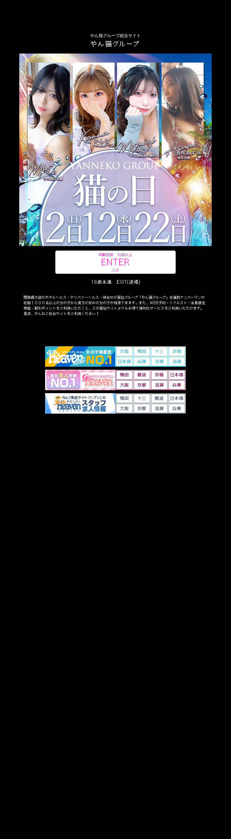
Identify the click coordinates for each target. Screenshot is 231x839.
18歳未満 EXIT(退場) (115, 281)
